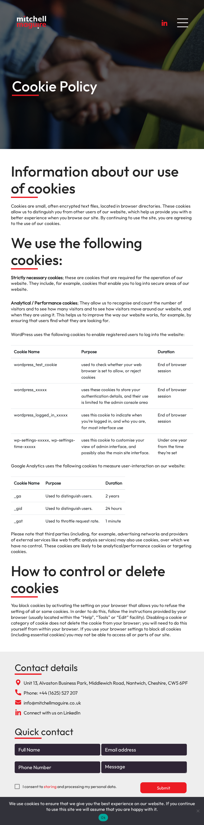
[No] (197, 810)
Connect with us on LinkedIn (52, 713)
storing (50, 786)
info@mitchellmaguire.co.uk (52, 703)
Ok (103, 818)
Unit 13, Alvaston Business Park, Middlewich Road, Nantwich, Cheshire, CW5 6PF (106, 683)
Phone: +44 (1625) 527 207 (51, 693)
